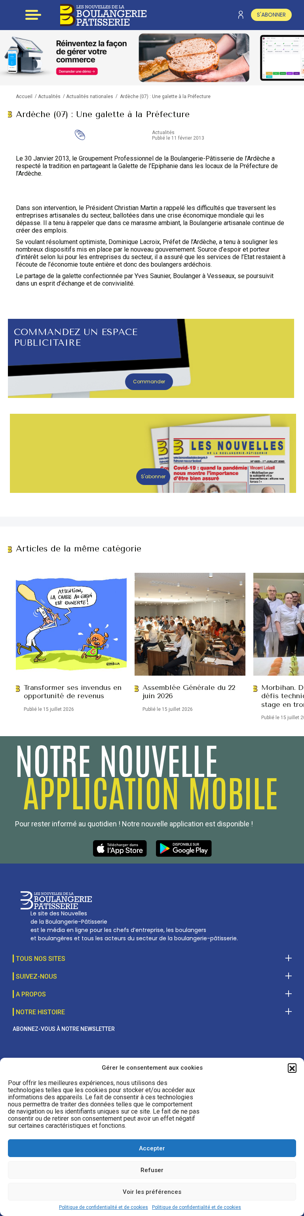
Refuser (152, 1170)
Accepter (152, 1148)
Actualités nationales (89, 96)
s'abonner (271, 15)
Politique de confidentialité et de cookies (103, 1207)
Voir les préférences (152, 1191)
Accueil (24, 96)
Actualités (49, 96)
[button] (292, 1068)
